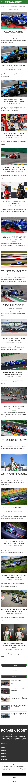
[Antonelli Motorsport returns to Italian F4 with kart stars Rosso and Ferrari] (14, 632)
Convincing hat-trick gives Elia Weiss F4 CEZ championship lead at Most (19, 682)
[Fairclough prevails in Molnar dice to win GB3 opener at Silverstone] (5, 715)
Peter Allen (10, 274)
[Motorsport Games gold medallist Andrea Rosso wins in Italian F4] (14, 361)
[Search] (26, 2)
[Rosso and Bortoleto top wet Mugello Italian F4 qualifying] (14, 259)
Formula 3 (3, 753)
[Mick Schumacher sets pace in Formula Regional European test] (14, 428)
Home (2, 6)
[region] (14, 773)
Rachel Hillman (10, 613)
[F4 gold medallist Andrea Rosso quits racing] (14, 54)
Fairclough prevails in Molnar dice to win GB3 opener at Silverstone (18, 714)
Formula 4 (3, 756)
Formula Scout (10, 342)
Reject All (14, 781)
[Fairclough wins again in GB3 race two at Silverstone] (5, 707)
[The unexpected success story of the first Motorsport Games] (14, 496)
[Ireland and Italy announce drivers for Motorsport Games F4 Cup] (14, 598)
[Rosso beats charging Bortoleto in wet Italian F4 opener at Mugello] (14, 225)
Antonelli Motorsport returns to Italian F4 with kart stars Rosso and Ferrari (14, 645)
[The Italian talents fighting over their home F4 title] (14, 190)
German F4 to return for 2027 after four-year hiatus (18, 689)
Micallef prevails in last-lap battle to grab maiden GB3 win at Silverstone (19, 698)
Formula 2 (3, 750)
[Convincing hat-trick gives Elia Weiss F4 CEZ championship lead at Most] (5, 683)
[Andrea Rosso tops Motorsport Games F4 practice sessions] (14, 564)
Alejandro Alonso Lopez (11, 69)
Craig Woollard (10, 239)
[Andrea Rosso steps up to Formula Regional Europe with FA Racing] (14, 88)
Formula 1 (3, 747)
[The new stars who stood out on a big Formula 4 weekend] (14, 327)
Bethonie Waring (10, 171)
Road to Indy (4, 759)
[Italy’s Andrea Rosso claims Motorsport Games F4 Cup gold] (14, 530)
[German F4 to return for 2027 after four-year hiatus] (5, 691)
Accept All (14, 774)
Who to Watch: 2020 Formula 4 (14, 406)
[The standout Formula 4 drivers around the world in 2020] (14, 122)
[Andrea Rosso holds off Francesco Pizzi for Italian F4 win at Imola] (14, 293)
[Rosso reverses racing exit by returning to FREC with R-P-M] (14, 20)
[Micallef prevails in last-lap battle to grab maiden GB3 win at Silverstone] (5, 699)
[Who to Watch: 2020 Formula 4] (14, 395)
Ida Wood (11, 35)
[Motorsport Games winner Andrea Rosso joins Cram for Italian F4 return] (14, 462)
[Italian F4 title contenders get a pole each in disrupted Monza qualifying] (14, 156)
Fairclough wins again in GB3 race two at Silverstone (18, 706)
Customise (14, 777)
